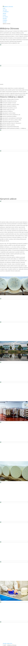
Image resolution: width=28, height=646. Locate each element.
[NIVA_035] (14, 420)
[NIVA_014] (14, 382)
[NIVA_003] (14, 562)
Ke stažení (5, 16)
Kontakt (4, 22)
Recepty (5, 18)
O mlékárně (5, 11)
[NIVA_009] (14, 542)
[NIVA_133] (14, 600)
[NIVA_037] (14, 480)
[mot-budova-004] (14, 322)
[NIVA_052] (14, 422)
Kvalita (4, 15)
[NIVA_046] (14, 442)
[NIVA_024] (14, 502)
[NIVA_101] (14, 622)
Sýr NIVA (5, 10)
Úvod (4, 8)
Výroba (4, 13)
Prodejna (5, 20)
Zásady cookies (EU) (7, 643)
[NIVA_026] (14, 482)
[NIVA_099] (14, 602)
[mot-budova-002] (14, 360)
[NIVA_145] (14, 362)
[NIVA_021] (14, 522)
